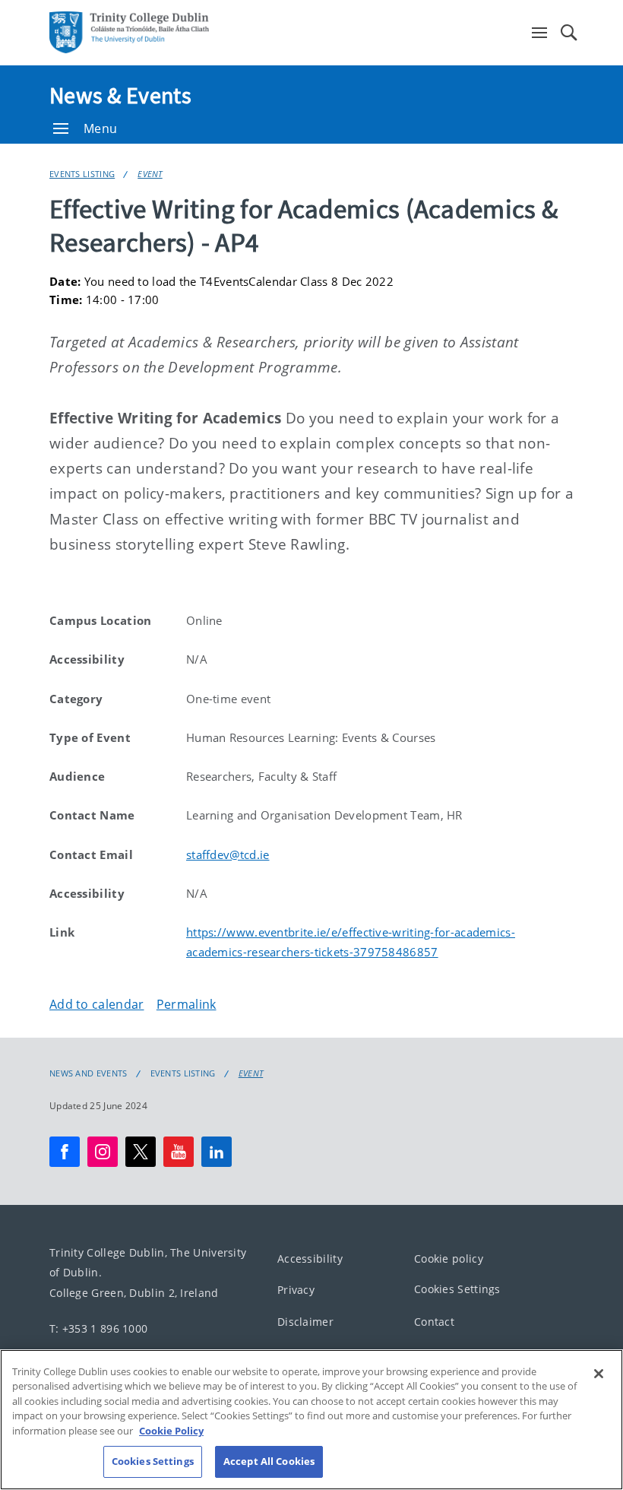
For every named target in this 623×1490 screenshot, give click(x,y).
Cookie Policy (171, 1431)
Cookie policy (448, 1258)
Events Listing (82, 173)
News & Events (120, 95)
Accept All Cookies (269, 1461)
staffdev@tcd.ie (228, 854)
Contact (434, 1321)
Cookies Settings (457, 1289)
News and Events (88, 1073)
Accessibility (310, 1258)
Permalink (187, 1004)
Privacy (296, 1289)
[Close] (598, 1373)
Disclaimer (305, 1321)
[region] (311, 1419)
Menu (100, 128)
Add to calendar (96, 1004)
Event (150, 173)
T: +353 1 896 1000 (98, 1327)
